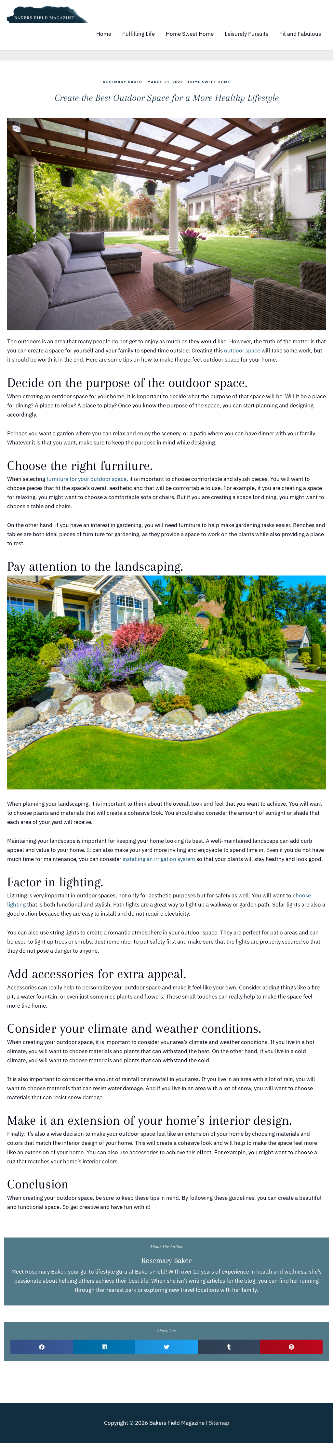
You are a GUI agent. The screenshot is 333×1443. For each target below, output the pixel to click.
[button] (41, 1347)
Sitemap (219, 1422)
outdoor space (242, 350)
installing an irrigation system (159, 859)
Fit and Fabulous (300, 33)
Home (103, 33)
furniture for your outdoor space (87, 479)
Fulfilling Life (138, 33)
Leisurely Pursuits (246, 33)
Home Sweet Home (190, 33)
